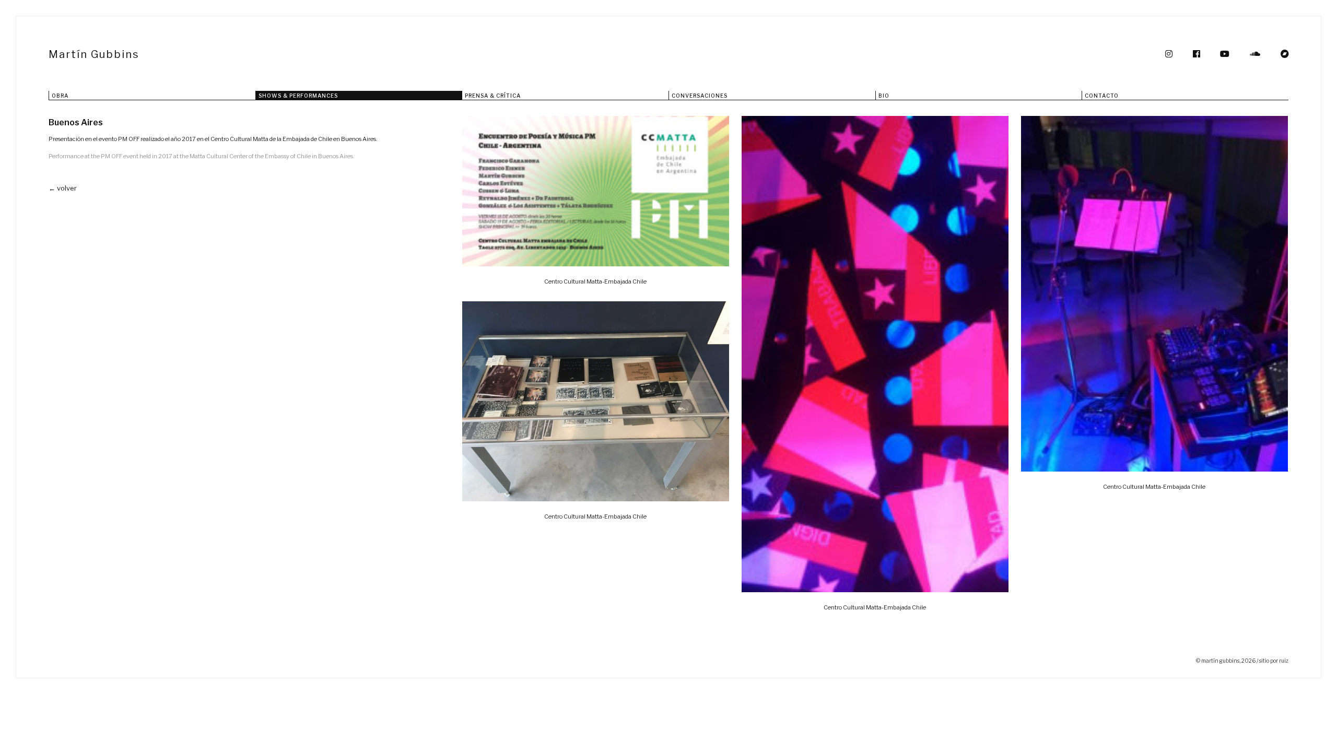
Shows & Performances (298, 95)
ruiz (1283, 660)
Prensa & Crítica (493, 95)
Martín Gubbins (94, 54)
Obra (60, 95)
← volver (63, 188)
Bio (883, 95)
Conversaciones (700, 95)
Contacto (1102, 95)
